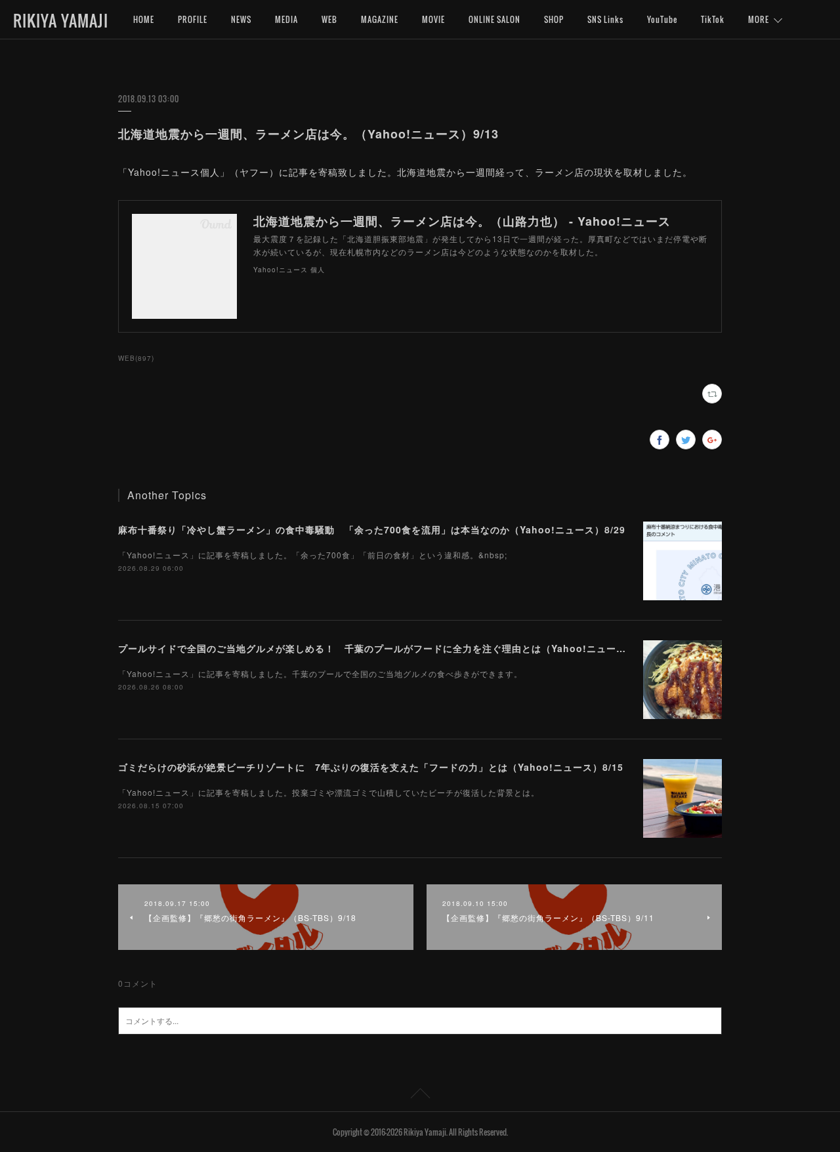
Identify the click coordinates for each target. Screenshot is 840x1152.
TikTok (712, 19)
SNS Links (605, 19)
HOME (143, 19)
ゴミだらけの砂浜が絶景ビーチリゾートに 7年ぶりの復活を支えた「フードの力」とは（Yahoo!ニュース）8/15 (370, 766)
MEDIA (286, 19)
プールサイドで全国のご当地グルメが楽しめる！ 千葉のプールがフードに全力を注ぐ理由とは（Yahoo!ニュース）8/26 (387, 648)
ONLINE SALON (494, 19)
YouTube (662, 19)
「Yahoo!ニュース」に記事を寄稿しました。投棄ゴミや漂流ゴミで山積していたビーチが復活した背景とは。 (328, 792)
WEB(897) (136, 358)
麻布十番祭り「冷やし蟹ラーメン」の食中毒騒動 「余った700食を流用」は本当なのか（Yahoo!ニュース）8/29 (371, 529)
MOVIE (433, 19)
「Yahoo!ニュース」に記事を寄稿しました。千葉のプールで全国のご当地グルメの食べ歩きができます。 (320, 673)
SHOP (554, 19)
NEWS (241, 19)
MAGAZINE (379, 19)
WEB (329, 19)
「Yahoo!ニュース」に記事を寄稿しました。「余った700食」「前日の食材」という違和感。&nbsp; (312, 554)
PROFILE (192, 19)
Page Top (420, 1095)
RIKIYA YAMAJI (60, 20)
